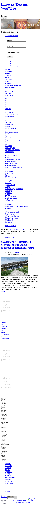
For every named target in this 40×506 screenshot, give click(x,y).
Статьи (8, 476)
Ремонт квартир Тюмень (4, 330)
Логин (9, 40)
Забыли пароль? (16, 62)
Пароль (10, 46)
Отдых (7, 470)
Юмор (7, 474)
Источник (4, 291)
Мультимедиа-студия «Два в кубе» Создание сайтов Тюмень (23, 501)
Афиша (8, 468)
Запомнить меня (13, 53)
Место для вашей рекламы (6, 306)
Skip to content (10, 226)
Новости (19, 229)
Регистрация (14, 66)
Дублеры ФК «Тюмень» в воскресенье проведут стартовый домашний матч (17, 244)
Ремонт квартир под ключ (4, 324)
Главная (12, 229)
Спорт (25, 229)
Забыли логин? (15, 64)
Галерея (8, 480)
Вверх (7, 491)
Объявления (10, 478)
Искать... (4, 14)
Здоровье (8, 472)
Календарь (9, 482)
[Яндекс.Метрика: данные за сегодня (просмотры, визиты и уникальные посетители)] (33, 499)
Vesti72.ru (4, 497)
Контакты (9, 484)
